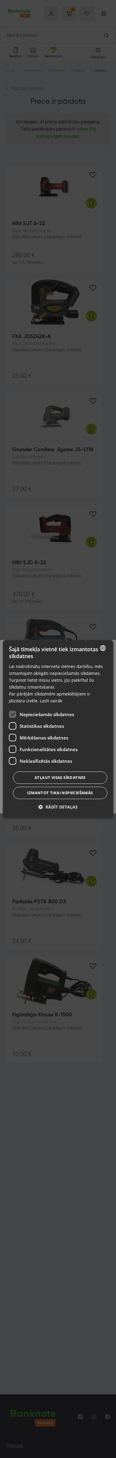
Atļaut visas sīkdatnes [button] (60, 777)
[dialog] (58, 729)
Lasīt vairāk (51, 701)
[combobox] (103, 648)
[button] (58, 807)
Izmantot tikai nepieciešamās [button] (60, 793)
